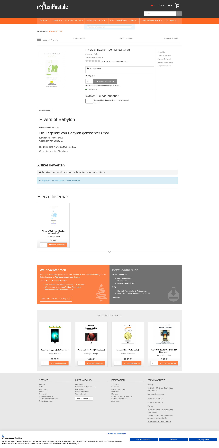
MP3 (114, 287)
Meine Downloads (45, 401)
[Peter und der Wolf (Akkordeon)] (91, 334)
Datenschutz (80, 389)
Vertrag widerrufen (84, 399)
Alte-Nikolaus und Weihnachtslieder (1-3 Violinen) (65, 285)
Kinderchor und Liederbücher (124, 21)
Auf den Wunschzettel (165, 62)
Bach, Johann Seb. (164, 355)
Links (41, 387)
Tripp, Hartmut (55, 354)
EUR (161, 5)
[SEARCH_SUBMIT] (179, 13)
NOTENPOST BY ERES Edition (159, 422)
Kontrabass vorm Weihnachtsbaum (59, 290)
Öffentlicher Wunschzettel (48, 399)
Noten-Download (119, 274)
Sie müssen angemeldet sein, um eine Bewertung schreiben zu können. (73, 172)
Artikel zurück (80, 38)
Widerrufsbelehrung (82, 392)
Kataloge (116, 297)
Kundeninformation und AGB (85, 387)
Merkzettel (43, 394)
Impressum (79, 385)
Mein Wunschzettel (46, 396)
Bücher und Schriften (151, 21)
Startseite (44, 21)
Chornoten (57, 21)
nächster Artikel (170, 38)
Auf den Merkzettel (164, 59)
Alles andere (171, 21)
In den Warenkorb (106, 81)
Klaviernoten (122, 281)
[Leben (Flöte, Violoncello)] (128, 334)
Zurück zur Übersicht (50, 40)
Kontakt (42, 385)
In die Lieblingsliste (164, 55)
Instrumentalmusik (74, 21)
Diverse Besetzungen (125, 283)
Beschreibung (44, 110)
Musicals (102, 21)
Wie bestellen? (80, 394)
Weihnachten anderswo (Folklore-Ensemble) (63, 287)
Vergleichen (162, 52)
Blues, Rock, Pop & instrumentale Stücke (133, 293)
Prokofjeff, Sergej (91, 354)
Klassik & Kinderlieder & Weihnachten (132, 291)
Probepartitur (95, 68)
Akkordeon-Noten (124, 278)
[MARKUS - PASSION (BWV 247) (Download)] (164, 334)
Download (91, 21)
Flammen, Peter (53, 237)
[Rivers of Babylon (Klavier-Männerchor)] (53, 215)
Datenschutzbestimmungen (116, 434)
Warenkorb (43, 389)
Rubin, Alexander (128, 354)
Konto (41, 392)
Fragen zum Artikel (164, 66)
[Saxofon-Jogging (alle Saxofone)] (55, 334)
